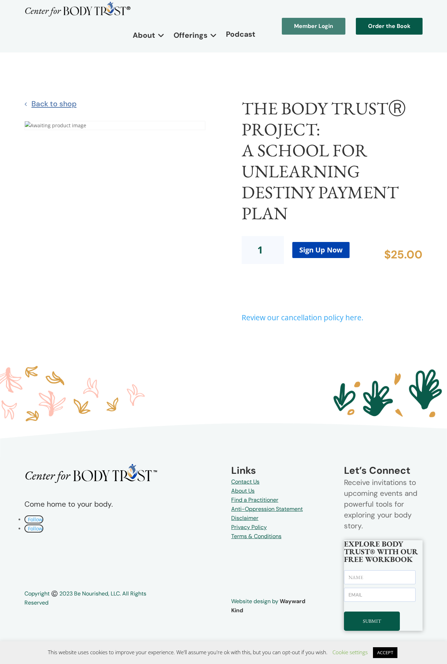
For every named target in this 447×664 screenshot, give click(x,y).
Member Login (313, 26)
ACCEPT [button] (385, 652)
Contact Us (245, 481)
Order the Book (389, 26)
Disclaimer (244, 518)
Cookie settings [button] (350, 652)
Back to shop (53, 104)
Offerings (190, 35)
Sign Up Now (321, 250)
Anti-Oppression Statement (267, 509)
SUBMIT (372, 621)
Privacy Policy (249, 527)
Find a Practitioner (254, 500)
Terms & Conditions (256, 536)
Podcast (240, 34)
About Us (243, 490)
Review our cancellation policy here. (303, 317)
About (144, 35)
